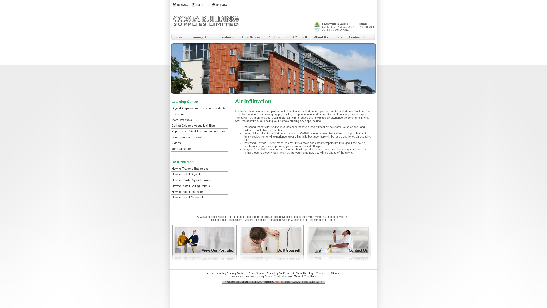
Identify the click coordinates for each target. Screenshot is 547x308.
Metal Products (182, 119)
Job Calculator (181, 148)
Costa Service (251, 37)
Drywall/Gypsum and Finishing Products (198, 108)
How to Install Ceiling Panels (191, 186)
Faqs (338, 37)
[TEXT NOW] (220, 6)
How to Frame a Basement (190, 168)
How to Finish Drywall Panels (191, 180)
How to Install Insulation (188, 191)
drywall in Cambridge (291, 219)
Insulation (178, 114)
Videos (176, 143)
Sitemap (335, 273)
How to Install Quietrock (188, 197)
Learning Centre (201, 37)
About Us (321, 37)
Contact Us (357, 37)
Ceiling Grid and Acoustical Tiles (193, 125)
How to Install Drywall (186, 174)
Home (178, 37)
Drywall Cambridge (276, 276)
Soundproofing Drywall (187, 137)
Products (227, 37)
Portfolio (274, 37)
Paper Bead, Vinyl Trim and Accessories (198, 131)
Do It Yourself (297, 37)
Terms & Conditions (305, 276)
